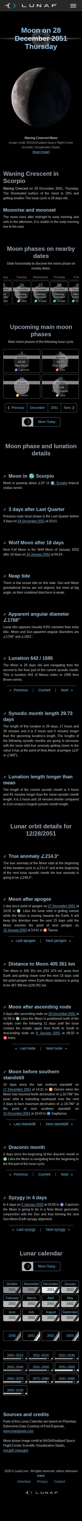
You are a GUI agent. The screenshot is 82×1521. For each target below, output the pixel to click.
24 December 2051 (31, 521)
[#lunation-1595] (5, 658)
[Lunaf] (31, 5)
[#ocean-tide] (5, 576)
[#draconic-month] (5, 1147)
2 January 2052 (32, 1204)
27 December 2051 (61, 906)
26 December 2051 (61, 1013)
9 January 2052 (48, 1033)
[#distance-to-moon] (5, 964)
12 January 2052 (15, 930)
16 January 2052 (38, 554)
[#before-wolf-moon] (5, 542)
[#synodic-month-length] (5, 713)
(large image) (41, 151)
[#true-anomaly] (5, 856)
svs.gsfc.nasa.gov (15, 1450)
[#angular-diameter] (5, 614)
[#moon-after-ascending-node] (5, 1006)
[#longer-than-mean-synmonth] (5, 776)
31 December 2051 (16, 1113)
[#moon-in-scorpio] (5, 476)
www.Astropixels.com (18, 1431)
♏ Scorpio (59, 483)
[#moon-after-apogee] (5, 899)
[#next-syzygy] (5, 1197)
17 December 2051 (17, 1089)
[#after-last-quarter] (5, 509)
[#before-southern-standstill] (5, 1071)
